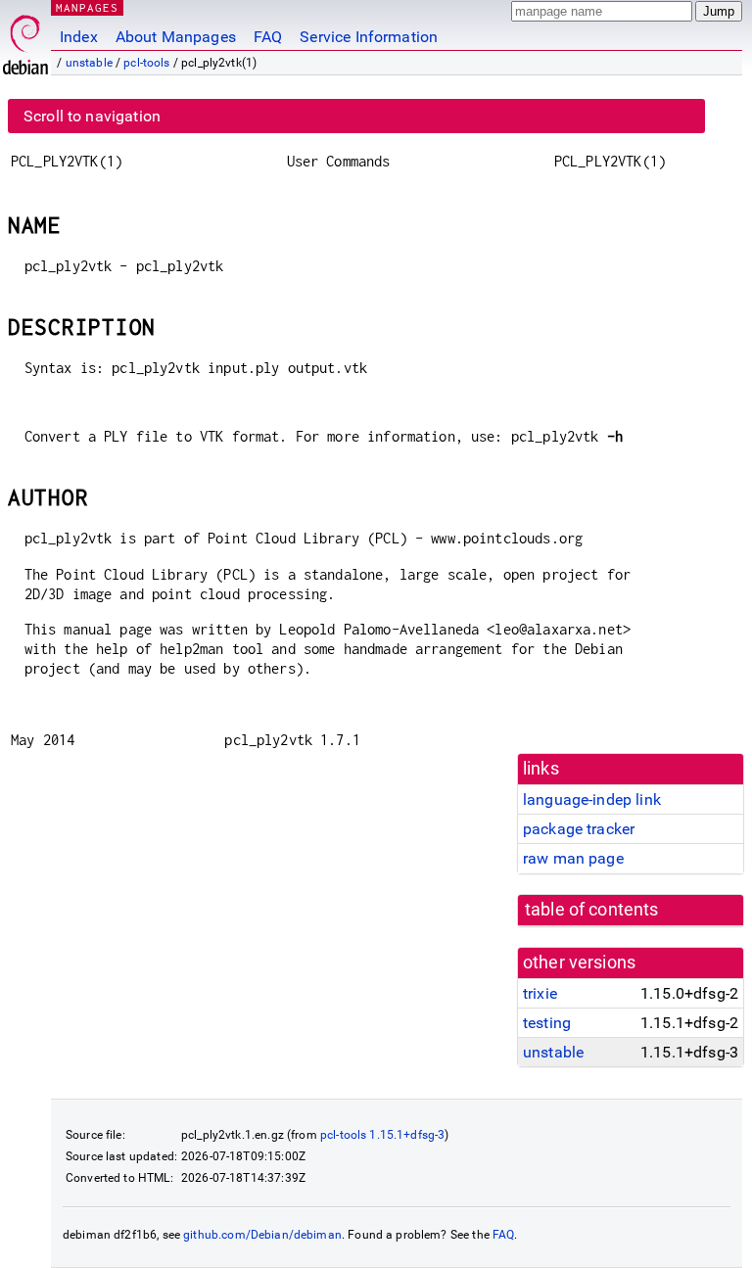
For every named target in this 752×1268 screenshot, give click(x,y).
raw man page (573, 858)
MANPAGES (87, 7)
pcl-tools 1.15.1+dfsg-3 (382, 1135)
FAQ (268, 36)
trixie (540, 993)
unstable (89, 63)
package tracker (578, 829)
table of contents (592, 909)
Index (79, 36)
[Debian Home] (25, 39)
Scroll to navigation (92, 116)
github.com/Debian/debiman (262, 1235)
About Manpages (176, 36)
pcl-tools (146, 63)
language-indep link (592, 799)
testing (547, 1022)
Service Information (369, 36)
